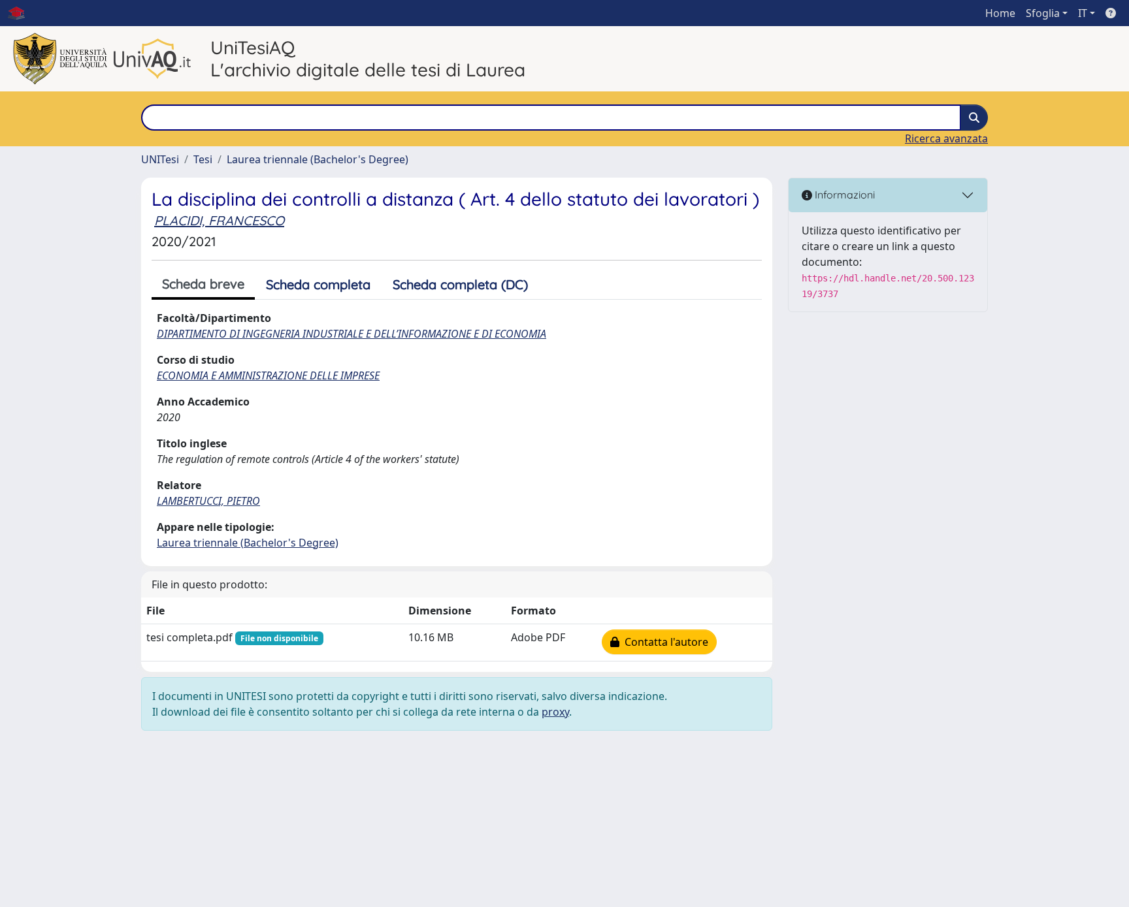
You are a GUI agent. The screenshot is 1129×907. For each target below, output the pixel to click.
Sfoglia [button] (1043, 13)
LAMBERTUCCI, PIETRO (208, 501)
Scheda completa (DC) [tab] (460, 284)
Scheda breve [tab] (203, 284)
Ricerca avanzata (946, 138)
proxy (555, 712)
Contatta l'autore (663, 642)
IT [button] (1082, 13)
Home (1000, 13)
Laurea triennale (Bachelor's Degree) (317, 159)
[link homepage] (21, 13)
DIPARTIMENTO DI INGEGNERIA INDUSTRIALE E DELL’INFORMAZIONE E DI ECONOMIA (351, 333)
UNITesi (160, 159)
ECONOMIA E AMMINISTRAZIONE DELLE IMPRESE (268, 375)
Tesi (202, 159)
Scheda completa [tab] (318, 284)
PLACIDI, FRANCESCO (219, 220)
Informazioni (843, 194)
